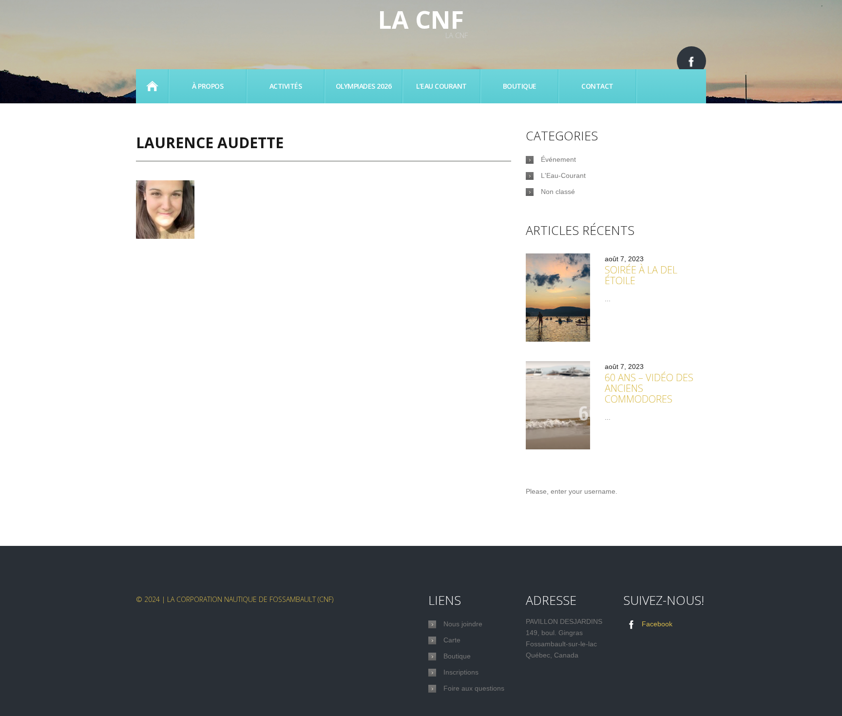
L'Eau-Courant (563, 175)
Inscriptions (460, 672)
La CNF (421, 19)
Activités (285, 86)
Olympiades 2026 (364, 86)
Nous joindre (462, 624)
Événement (558, 159)
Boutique (519, 86)
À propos (207, 86)
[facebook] (691, 61)
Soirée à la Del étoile (641, 275)
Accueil (152, 86)
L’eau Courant (441, 86)
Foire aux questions (473, 688)
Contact (597, 86)
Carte (451, 640)
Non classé (558, 191)
